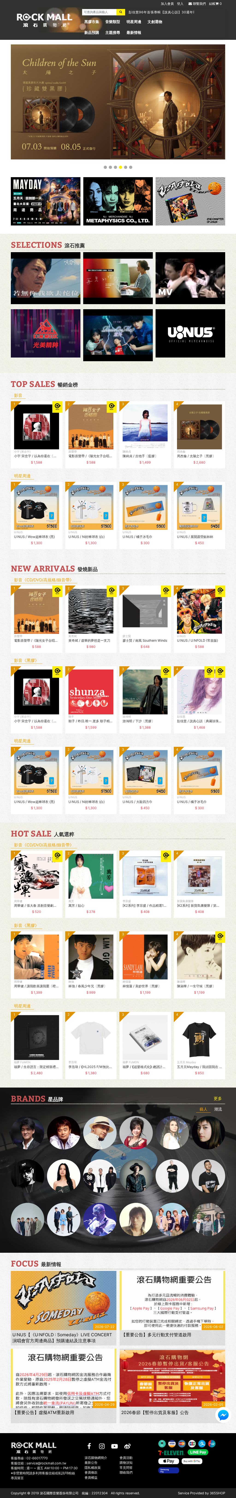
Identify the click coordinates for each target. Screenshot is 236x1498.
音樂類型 (112, 22)
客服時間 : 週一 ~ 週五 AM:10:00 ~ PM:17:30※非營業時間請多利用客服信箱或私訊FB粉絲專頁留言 (44, 1473)
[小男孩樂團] (63, 1219)
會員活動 (126, 1458)
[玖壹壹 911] (208, 1219)
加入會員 (167, 4)
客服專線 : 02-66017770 (29, 1458)
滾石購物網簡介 (96, 1458)
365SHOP (217, 1493)
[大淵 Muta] (172, 1176)
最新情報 (134, 32)
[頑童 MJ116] (100, 1176)
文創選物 (155, 22)
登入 (180, 4)
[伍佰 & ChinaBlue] (136, 1219)
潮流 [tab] (218, 1109)
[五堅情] (27, 1219)
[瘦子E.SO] (208, 1176)
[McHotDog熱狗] (27, 1176)
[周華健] (27, 1132)
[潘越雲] (172, 1132)
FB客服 (223, 1415)
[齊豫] (136, 1132)
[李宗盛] (100, 1219)
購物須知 (126, 1462)
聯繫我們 (199, 4)
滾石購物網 (45, 20)
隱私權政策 (93, 1467)
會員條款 (91, 1473)
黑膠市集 (91, 22)
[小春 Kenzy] (136, 1176)
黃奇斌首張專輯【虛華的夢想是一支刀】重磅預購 (167, 12)
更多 (218, 1099)
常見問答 (126, 1467)
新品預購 (91, 32)
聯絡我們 (126, 1473)
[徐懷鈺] (208, 1132)
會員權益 (91, 1477)
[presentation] (6, 438)
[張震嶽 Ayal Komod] (100, 1132)
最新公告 (91, 1462)
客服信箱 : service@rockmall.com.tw (38, 1463)
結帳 (215, 4)
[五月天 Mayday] (172, 1219)
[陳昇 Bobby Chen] (63, 1132)
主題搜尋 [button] (112, 32)
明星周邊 (134, 22)
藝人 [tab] (203, 1109)
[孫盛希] (63, 1176)
